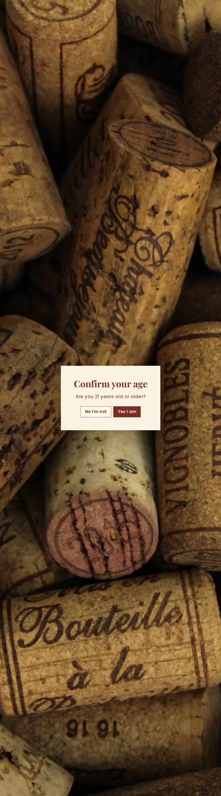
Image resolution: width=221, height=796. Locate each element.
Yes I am (127, 411)
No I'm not (96, 411)
